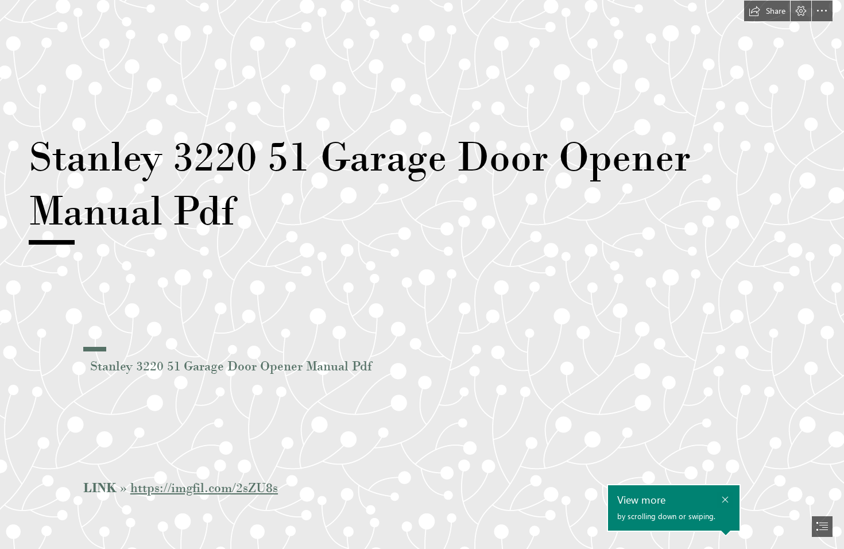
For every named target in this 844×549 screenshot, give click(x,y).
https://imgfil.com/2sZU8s (204, 487)
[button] (767, 11)
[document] (422, 274)
